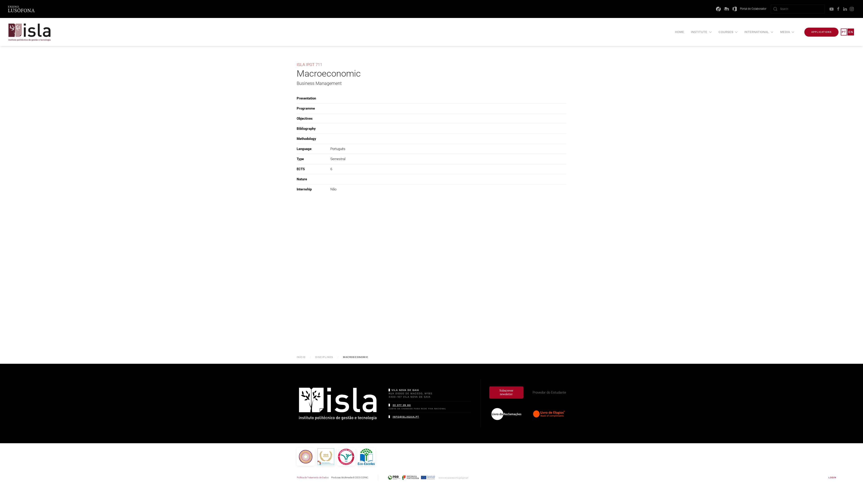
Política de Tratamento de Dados (313, 477)
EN (850, 32)
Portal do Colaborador (753, 8)
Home (679, 32)
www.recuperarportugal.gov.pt (453, 477)
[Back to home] (29, 32)
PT (844, 32)
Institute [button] (699, 32)
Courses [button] (725, 32)
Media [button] (785, 32)
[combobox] (798, 8)
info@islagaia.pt (406, 416)
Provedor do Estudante (549, 392)
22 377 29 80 (402, 405)
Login (832, 477)
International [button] (756, 32)
